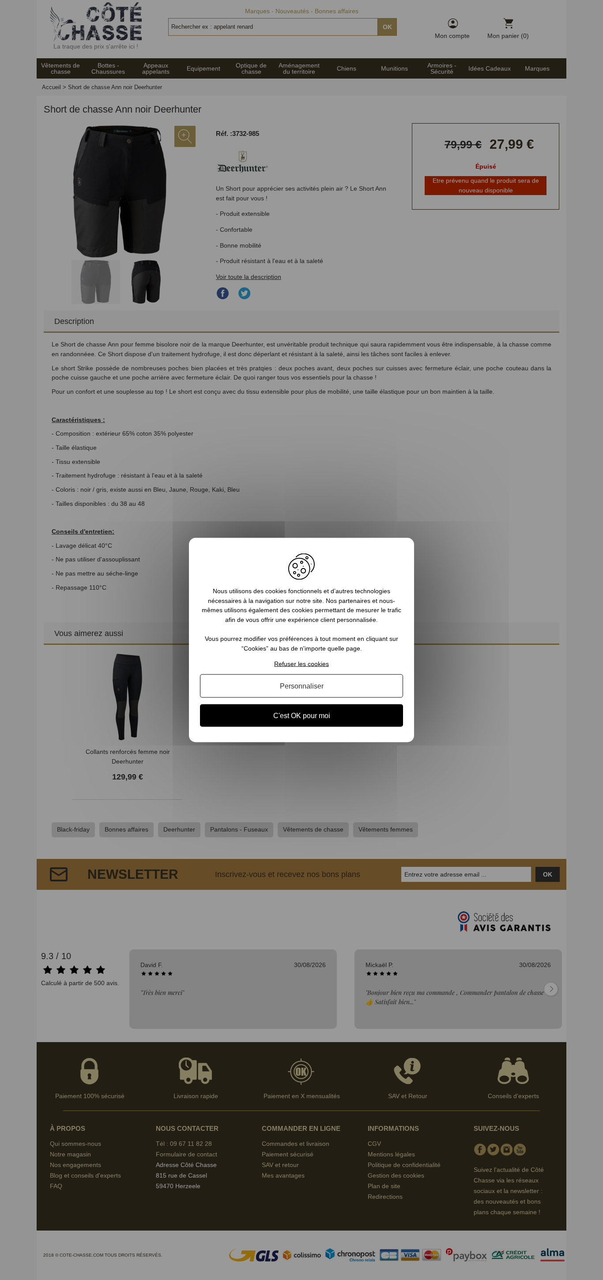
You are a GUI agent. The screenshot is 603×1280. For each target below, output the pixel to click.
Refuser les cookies (301, 663)
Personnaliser (302, 685)
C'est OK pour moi (301, 715)
